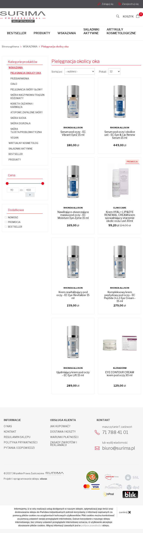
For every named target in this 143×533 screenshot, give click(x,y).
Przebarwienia (19, 78)
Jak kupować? (60, 426)
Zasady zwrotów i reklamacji (63, 443)
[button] (30, 194)
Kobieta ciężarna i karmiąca (21, 105)
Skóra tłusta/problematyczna (26, 131)
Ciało (13, 84)
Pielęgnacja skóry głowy (26, 89)
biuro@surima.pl (118, 448)
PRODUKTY (15, 159)
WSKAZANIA (16, 67)
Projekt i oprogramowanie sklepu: (25, 478)
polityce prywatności (91, 525)
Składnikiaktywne (91, 31)
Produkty (42, 33)
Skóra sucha (18, 118)
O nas (8, 426)
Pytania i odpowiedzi (19, 448)
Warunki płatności (64, 437)
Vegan (14, 137)
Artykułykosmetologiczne (121, 31)
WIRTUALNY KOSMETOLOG (23, 143)
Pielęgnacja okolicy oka (25, 73)
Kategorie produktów (22, 62)
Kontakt (10, 431)
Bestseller (16, 33)
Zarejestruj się (130, 3)
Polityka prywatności (20, 442)
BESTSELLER (16, 154)
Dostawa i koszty (63, 431)
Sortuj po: (57, 71)
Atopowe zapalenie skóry (26, 112)
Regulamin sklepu (17, 437)
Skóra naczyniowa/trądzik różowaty (27, 97)
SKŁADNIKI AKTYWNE (21, 148)
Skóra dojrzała (20, 123)
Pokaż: (103, 71)
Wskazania (67, 33)
